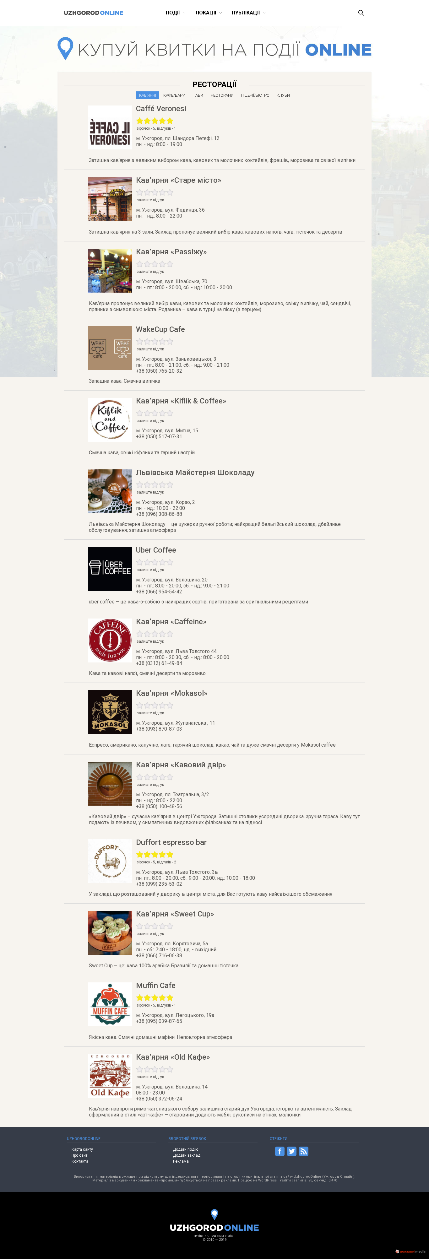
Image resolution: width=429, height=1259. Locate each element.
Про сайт (79, 1155)
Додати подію (185, 1149)
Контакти (80, 1161)
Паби (198, 95)
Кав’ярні (147, 95)
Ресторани (222, 95)
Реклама (181, 1161)
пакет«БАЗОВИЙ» (358, 112)
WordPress (267, 1180)
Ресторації (214, 84)
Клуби (283, 95)
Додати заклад (186, 1155)
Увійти (285, 1180)
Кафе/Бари (174, 95)
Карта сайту (82, 1149)
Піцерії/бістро (255, 95)
